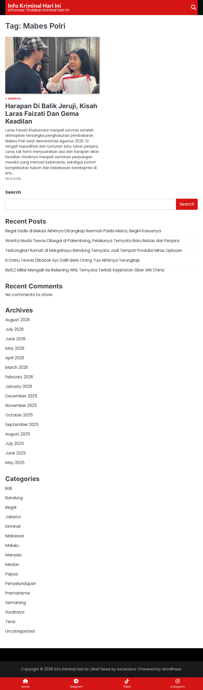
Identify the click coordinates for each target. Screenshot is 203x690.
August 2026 (17, 320)
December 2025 (21, 396)
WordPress (171, 669)
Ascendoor (126, 669)
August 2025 (17, 434)
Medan (12, 564)
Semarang (15, 602)
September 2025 (22, 424)
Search (13, 192)
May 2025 (15, 462)
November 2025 (21, 405)
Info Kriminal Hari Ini (34, 5)
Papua (11, 574)
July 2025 (14, 443)
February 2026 (19, 377)
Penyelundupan (20, 583)
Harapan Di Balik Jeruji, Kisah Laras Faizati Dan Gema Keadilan (51, 113)
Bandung (14, 498)
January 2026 (18, 386)
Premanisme (17, 593)
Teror (10, 621)
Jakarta (13, 517)
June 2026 (15, 339)
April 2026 (14, 358)
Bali (8, 488)
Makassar (14, 536)
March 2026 (16, 367)
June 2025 (15, 453)
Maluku (12, 545)
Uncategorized (20, 631)
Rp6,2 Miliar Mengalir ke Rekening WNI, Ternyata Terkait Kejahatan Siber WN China (84, 270)
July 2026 (14, 329)
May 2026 (14, 348)
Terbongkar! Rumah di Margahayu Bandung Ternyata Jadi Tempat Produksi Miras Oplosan (93, 250)
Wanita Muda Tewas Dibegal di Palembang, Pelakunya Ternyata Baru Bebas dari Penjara (92, 240)
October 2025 (19, 415)
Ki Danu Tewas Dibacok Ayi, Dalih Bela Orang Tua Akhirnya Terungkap (72, 260)
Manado (13, 555)
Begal (10, 507)
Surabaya (14, 612)
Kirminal (14, 98)
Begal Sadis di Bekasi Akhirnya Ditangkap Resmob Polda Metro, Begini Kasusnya (83, 231)
